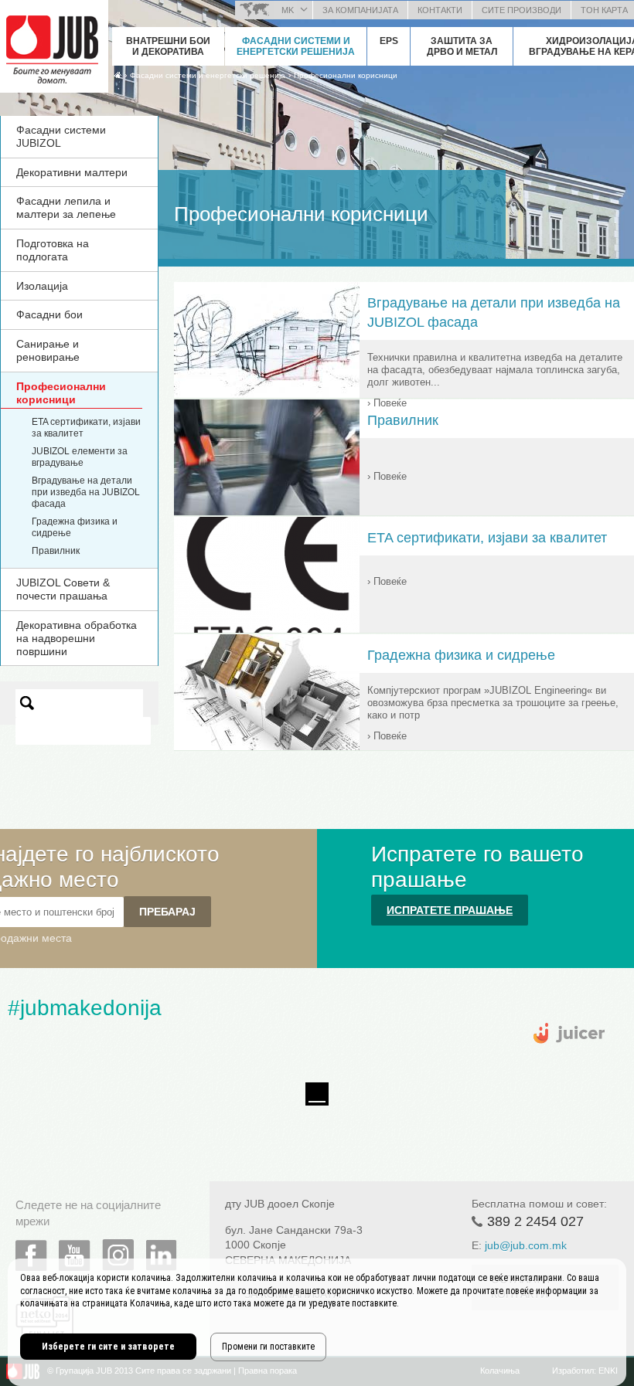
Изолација (42, 286)
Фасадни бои (49, 314)
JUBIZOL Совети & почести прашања (63, 589)
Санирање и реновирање (48, 350)
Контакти (440, 10)
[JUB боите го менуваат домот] (54, 42)
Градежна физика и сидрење (461, 655)
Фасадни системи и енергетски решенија (296, 46)
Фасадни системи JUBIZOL (61, 136)
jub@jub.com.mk (526, 1245)
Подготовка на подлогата (52, 250)
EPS (389, 41)
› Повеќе (387, 403)
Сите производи (521, 10)
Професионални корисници (345, 75)
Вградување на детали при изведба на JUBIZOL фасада (86, 492)
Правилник (56, 550)
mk (287, 10)
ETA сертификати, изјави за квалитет (487, 537)
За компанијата (360, 10)
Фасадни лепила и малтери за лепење (66, 207)
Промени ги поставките (268, 1346)
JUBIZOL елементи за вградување (80, 457)
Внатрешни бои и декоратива (168, 46)
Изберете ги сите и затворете (108, 1346)
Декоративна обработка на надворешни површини (76, 638)
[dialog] (317, 1322)
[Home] (117, 75)
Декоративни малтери (72, 172)
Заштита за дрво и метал (462, 46)
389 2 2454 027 (535, 1221)
